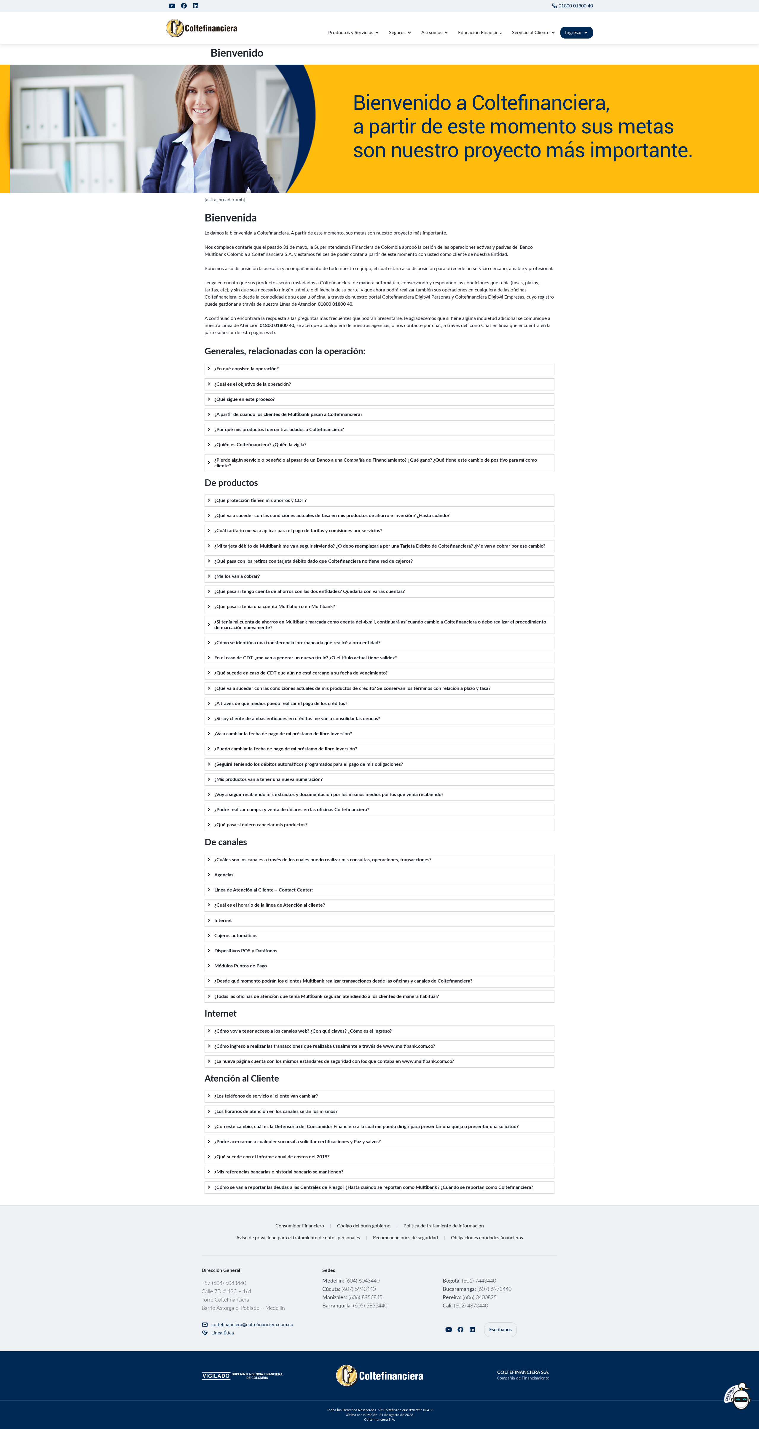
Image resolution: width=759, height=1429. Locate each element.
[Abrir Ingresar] (585, 32)
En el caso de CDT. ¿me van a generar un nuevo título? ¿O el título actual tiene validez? (305, 658)
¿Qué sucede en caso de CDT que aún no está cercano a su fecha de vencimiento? (301, 673)
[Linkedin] (196, 6)
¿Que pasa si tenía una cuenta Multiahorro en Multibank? (274, 606)
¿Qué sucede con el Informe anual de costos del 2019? (271, 1156)
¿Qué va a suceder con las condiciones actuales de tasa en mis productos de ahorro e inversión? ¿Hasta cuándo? (331, 515)
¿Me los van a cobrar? (237, 576)
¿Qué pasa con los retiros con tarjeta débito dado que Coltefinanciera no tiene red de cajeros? (313, 561)
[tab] (379, 369)
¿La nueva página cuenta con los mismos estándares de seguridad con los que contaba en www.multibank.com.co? (334, 1061)
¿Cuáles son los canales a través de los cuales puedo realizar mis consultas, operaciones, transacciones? (322, 859)
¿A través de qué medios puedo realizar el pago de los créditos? (280, 703)
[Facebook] (184, 6)
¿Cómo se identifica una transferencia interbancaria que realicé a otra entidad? (297, 642)
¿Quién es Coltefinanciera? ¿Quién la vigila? (260, 444)
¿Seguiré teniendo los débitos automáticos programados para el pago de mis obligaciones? (308, 764)
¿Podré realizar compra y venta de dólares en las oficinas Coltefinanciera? (291, 809)
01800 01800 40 (576, 6)
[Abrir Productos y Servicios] (377, 32)
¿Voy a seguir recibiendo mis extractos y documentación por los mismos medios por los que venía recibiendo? (328, 794)
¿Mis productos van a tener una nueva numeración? (268, 779)
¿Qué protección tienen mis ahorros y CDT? (260, 500)
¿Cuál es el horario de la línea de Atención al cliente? (269, 905)
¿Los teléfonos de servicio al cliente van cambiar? (266, 1096)
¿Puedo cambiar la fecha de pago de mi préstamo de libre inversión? (285, 749)
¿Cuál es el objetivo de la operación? (252, 384)
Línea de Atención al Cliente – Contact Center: (263, 890)
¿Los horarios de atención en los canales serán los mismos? (275, 1111)
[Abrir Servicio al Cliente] (553, 32)
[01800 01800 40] (554, 6)
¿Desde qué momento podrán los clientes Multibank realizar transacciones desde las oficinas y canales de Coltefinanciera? (343, 981)
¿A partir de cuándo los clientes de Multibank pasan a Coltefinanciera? (288, 414)
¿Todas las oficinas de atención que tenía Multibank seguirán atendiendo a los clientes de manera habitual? (326, 996)
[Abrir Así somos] (446, 32)
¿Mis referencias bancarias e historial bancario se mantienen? (278, 1172)
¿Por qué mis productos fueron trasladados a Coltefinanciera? (279, 429)
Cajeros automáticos (235, 935)
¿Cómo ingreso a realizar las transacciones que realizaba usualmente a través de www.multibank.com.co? (324, 1046)
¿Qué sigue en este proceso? (244, 399)
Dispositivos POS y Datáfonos (245, 950)
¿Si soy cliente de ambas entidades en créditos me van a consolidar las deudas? (297, 718)
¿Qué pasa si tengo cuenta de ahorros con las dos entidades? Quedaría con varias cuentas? (309, 591)
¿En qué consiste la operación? (246, 368)
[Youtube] (172, 6)
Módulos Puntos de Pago (240, 966)
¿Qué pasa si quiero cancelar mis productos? (260, 824)
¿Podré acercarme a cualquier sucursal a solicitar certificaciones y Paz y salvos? (297, 1141)
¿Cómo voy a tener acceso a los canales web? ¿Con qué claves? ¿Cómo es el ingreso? (303, 1031)
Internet (223, 920)
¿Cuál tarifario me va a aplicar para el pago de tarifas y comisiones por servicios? (298, 530)
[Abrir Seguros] (409, 32)
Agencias (223, 875)
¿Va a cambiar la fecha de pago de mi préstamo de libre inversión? (283, 733)
